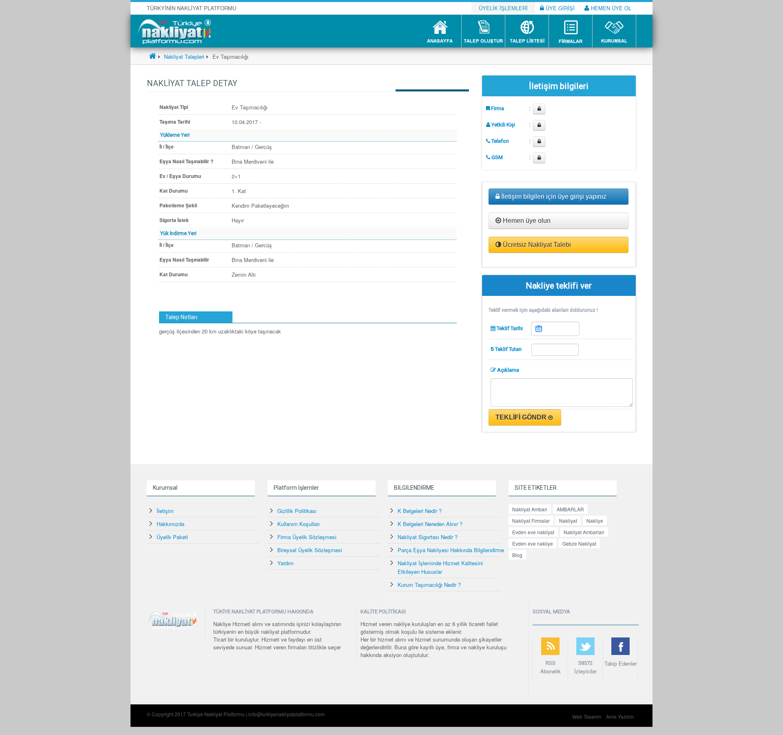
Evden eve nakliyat (533, 531)
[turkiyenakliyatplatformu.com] (173, 30)
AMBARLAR (570, 509)
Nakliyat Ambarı (529, 509)
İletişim (165, 511)
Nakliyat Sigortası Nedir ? (428, 537)
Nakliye (594, 520)
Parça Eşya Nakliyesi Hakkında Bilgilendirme (451, 550)
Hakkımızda (170, 524)
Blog (517, 554)
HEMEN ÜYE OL (610, 8)
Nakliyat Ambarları (584, 531)
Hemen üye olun (526, 220)
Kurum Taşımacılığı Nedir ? (429, 584)
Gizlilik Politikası (296, 511)
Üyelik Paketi (172, 537)
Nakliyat (568, 520)
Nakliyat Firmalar (531, 520)
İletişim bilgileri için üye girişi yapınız (553, 196)
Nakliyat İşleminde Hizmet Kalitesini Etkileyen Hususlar (440, 567)
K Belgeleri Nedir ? (420, 511)
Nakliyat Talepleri (183, 56)
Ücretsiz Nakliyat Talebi (536, 244)
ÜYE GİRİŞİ (559, 8)
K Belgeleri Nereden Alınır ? (430, 524)
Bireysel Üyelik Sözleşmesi (309, 550)
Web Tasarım (586, 716)
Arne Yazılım (620, 716)
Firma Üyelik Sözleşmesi (306, 537)
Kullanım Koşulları (298, 524)
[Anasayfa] (152, 56)
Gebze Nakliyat (579, 543)
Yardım (285, 563)
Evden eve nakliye (532, 543)
